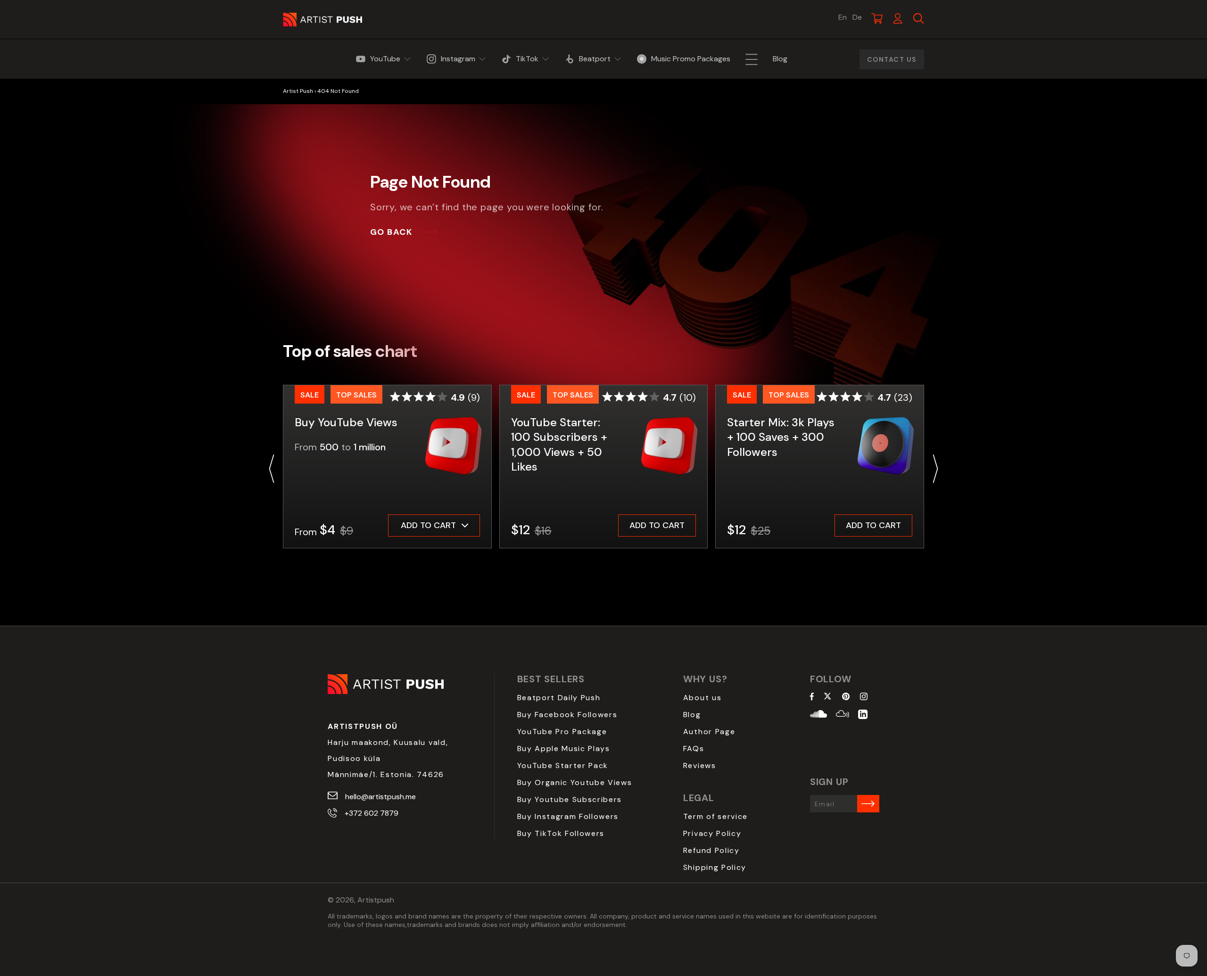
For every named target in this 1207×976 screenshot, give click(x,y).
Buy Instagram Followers (568, 816)
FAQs (693, 748)
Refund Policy (711, 850)
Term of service (715, 816)
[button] (271, 469)
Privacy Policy (712, 833)
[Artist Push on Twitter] (828, 697)
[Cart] (877, 18)
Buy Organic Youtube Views (574, 782)
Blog (692, 715)
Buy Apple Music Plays (563, 748)
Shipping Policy (714, 867)
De (857, 17)
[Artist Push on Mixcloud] (842, 715)
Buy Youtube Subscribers (569, 799)
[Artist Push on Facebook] (812, 697)
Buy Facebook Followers (567, 715)
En (842, 17)
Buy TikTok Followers (561, 833)
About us (702, 698)
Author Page (709, 731)
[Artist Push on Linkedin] (863, 715)
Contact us (892, 59)
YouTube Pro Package (562, 731)
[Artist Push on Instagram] (864, 697)
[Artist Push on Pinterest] (846, 697)
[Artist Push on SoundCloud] (818, 715)
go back (391, 232)
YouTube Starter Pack (563, 765)
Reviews (699, 765)
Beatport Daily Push (559, 698)
